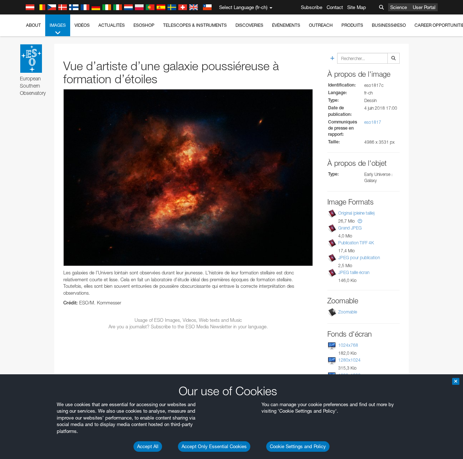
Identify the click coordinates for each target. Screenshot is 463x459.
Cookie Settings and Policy (298, 446)
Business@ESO (389, 25)
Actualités (111, 25)
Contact (335, 7)
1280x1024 (349, 360)
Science (398, 7)
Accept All (147, 446)
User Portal (424, 7)
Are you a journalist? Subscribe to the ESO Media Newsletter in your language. (188, 326)
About (33, 25)
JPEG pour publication (359, 257)
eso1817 (372, 122)
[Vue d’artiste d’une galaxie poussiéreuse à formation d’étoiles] (188, 177)
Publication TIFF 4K (356, 242)
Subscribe (311, 7)
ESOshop (143, 25)
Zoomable (347, 312)
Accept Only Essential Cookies (214, 446)
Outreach (321, 25)
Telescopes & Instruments (195, 25)
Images (58, 25)
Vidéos (82, 25)
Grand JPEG (350, 228)
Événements (286, 25)
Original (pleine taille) (356, 213)
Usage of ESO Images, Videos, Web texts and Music (188, 320)
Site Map (356, 7)
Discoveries (249, 25)
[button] (360, 221)
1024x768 (348, 345)
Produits (352, 25)
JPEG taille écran (353, 272)
